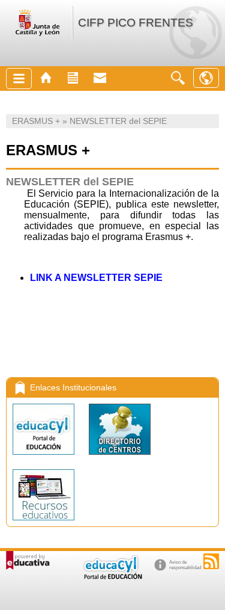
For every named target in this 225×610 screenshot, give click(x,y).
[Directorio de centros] (120, 457)
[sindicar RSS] (211, 561)
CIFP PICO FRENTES (135, 22)
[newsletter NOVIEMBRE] (7, 339)
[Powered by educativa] (28, 560)
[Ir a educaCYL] (112, 576)
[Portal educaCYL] (45, 457)
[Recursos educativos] (43, 523)
